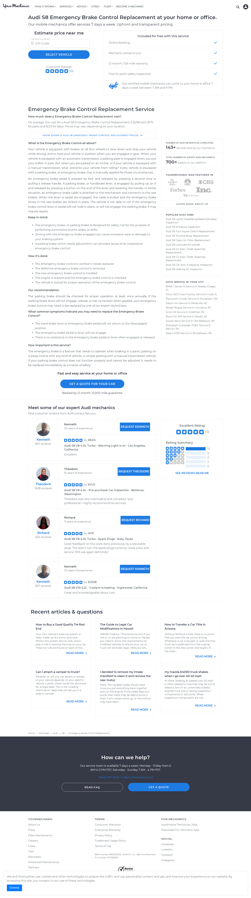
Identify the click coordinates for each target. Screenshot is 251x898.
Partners (33, 867)
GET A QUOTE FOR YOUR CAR (92, 384)
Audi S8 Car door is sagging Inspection (189, 264)
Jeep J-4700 (173, 333)
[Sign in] (245, 7)
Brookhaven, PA (202, 333)
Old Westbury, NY (204, 320)
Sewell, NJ (201, 316)
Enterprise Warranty (108, 829)
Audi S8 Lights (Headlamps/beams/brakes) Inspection (191, 221)
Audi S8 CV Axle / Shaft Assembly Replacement (186, 251)
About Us (34, 824)
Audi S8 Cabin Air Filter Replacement (188, 240)
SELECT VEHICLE (59, 54)
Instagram (168, 860)
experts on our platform (192, 162)
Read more (75, 653)
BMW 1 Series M (175, 286)
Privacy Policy (103, 835)
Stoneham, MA (209, 298)
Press (31, 829)
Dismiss (14, 887)
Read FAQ (92, 787)
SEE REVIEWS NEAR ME (192, 473)
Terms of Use (103, 846)
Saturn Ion (172, 303)
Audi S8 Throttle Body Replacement (187, 235)
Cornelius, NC (203, 307)
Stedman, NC (197, 312)
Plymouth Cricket (176, 298)
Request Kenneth (135, 426)
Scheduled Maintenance (43, 862)
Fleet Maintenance (40, 835)
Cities (31, 846)
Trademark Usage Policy (110, 840)
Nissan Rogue (174, 307)
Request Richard (135, 520)
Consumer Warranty (108, 824)
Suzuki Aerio (173, 320)
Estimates (34, 856)
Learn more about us (192, 204)
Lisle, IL (212, 294)
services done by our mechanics (195, 148)
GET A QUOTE (159, 787)
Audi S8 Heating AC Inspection (184, 269)
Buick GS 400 (174, 316)
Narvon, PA (172, 328)
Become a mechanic (130, 6)
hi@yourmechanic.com (138, 777)
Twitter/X (167, 855)
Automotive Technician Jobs (179, 824)
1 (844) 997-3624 (108, 777)
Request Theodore (133, 471)
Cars (31, 851)
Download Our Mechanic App (180, 829)
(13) (71, 71)
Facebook (167, 844)
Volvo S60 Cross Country (181, 294)
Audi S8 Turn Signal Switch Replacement (190, 231)
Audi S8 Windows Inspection (183, 227)
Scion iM (171, 312)
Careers (33, 840)
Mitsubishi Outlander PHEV (182, 325)
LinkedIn (167, 849)
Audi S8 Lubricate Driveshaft (183, 244)
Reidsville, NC (199, 303)
